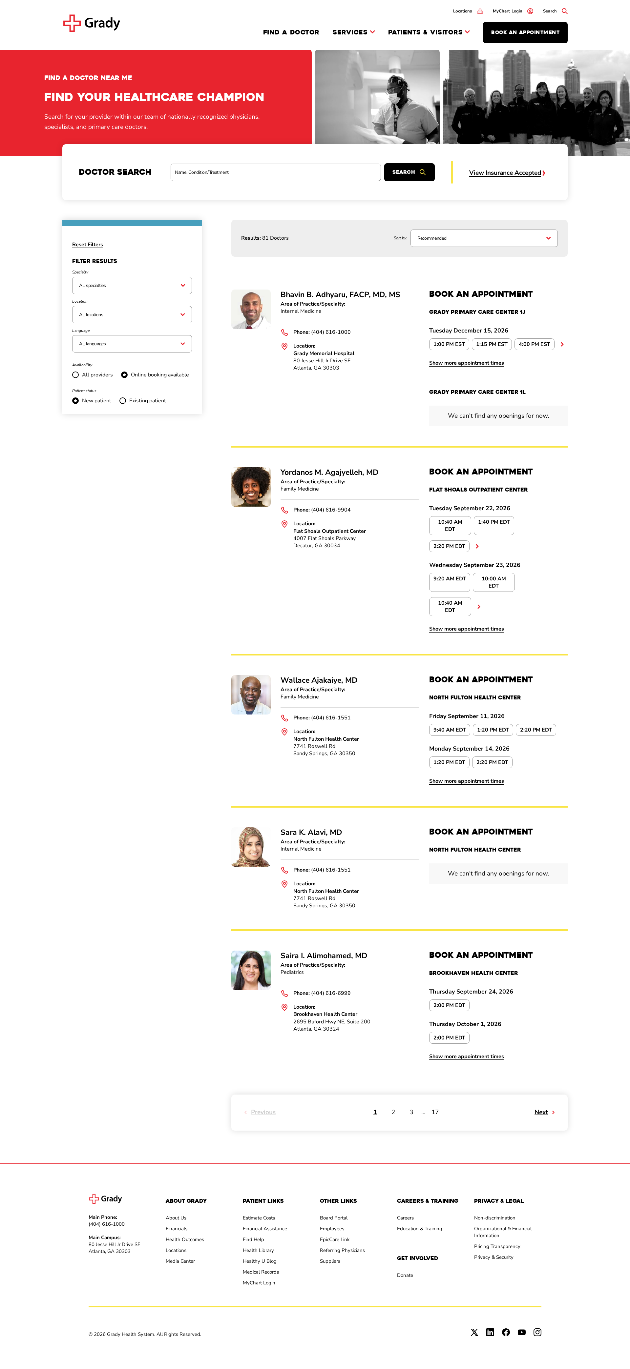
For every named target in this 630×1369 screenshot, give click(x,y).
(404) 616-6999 (331, 993)
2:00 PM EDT (449, 1005)
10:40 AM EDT (450, 525)
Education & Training (419, 1228)
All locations (91, 315)
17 (435, 1112)
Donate (405, 1275)
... (562, 344)
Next (541, 1112)
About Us (176, 1218)
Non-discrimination (494, 1218)
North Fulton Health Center (326, 739)
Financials (176, 1228)
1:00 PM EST (449, 344)
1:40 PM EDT (494, 522)
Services (350, 32)
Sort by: (400, 238)
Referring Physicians (342, 1250)
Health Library (258, 1250)
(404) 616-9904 (331, 509)
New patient (96, 400)
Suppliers (330, 1261)
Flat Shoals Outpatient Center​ (329, 531)
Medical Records (261, 1272)
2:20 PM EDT (449, 546)
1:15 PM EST (492, 344)
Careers (405, 1218)
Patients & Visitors (425, 32)
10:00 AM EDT (494, 582)
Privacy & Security (494, 1257)
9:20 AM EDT (449, 578)
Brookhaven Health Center (325, 1014)
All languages (92, 344)
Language (81, 330)
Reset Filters (87, 244)
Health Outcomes (185, 1239)
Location (80, 301)
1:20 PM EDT (493, 730)
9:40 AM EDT (449, 730)
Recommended (431, 238)
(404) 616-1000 (331, 332)
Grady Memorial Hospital (323, 353)
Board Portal (333, 1218)
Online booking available (160, 374)
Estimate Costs (259, 1218)
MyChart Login (259, 1282)
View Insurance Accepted (505, 173)
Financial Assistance (265, 1228)
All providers (97, 374)
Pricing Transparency (497, 1246)
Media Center (180, 1261)
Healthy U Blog (260, 1261)
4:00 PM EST (534, 344)
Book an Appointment (525, 32)
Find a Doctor (291, 32)
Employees (332, 1228)
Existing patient (147, 400)
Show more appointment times (466, 363)
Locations (176, 1250)
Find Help (253, 1239)
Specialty (80, 272)
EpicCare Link (335, 1239)
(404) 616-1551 (331, 717)
